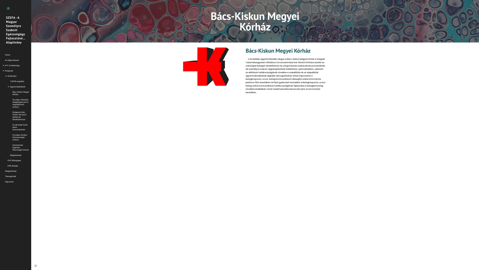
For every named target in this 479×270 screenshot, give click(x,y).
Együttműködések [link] (17, 86)
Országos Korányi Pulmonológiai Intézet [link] (19, 137)
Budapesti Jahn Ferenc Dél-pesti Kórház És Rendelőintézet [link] (19, 116)
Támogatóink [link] (10, 176)
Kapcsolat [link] (9, 181)
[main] (255, 21)
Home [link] (7, 55)
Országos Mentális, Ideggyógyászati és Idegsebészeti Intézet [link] (20, 103)
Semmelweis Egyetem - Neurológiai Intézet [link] (20, 147)
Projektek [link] (9, 71)
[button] (35, 266)
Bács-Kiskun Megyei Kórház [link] (20, 93)
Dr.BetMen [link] (11, 76)
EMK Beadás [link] (12, 165)
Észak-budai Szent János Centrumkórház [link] (20, 127)
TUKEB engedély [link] (17, 81)
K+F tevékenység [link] (12, 65)
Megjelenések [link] (15, 155)
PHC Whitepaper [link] (14, 160)
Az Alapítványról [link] (12, 60)
